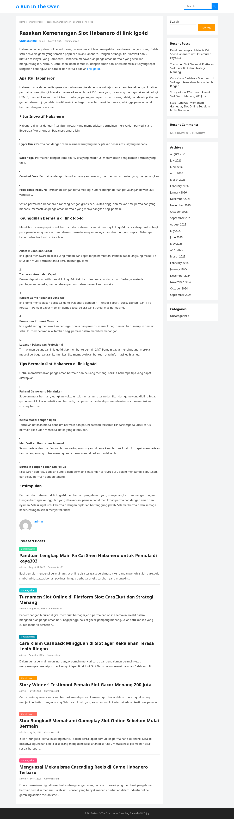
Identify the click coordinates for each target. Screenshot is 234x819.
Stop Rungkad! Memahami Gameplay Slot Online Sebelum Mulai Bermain (89, 723)
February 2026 (179, 186)
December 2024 (180, 276)
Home (22, 21)
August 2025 (178, 224)
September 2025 (180, 218)
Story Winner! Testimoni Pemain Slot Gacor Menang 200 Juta (85, 685)
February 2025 (179, 263)
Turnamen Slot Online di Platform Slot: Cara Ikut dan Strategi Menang (86, 599)
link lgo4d (93, 69)
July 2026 (175, 160)
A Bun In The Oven (38, 6)
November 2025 (180, 205)
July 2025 (175, 231)
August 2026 (178, 154)
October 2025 (179, 212)
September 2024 (180, 295)
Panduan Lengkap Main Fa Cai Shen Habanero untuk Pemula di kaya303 (88, 558)
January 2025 (178, 269)
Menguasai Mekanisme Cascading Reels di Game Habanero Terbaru (83, 769)
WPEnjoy (144, 813)
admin (42, 40)
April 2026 (176, 173)
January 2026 (178, 192)
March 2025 (177, 256)
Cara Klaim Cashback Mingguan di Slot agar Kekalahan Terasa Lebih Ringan (86, 646)
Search (174, 21)
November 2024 (180, 282)
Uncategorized (35, 21)
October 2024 (179, 288)
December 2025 (180, 199)
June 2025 (176, 237)
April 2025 (176, 250)
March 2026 (177, 180)
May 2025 (176, 244)
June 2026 (176, 167)
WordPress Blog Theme (125, 813)
